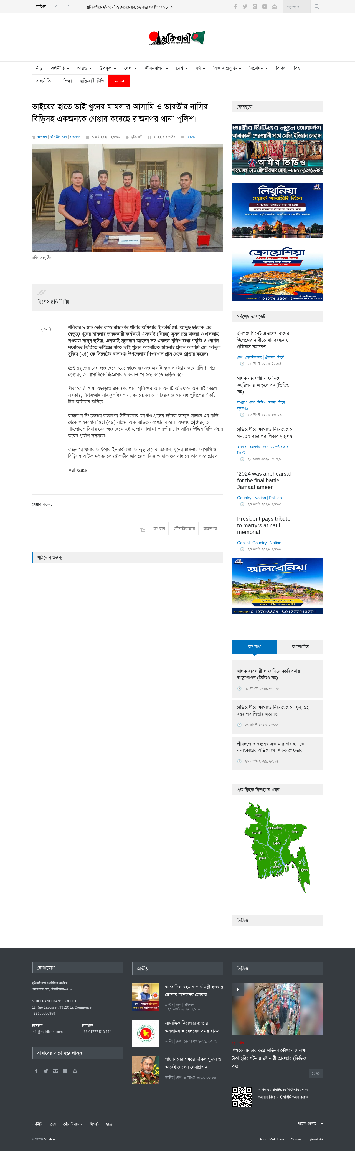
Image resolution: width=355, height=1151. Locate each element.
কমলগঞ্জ (254, 447)
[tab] (254, 650)
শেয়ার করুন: (42, 504)
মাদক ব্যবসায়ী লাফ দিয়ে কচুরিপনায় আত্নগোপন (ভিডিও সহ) (263, 385)
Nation (260, 498)
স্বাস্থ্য (109, 1124)
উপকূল (106, 68)
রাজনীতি (43, 81)
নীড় (39, 68)
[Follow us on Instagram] (255, 6)
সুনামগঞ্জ (242, 408)
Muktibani (51, 1140)
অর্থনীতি (58, 68)
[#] (177, 39)
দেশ (179, 68)
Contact (297, 1140)
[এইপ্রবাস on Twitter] (46, 1071)
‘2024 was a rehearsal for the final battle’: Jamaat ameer (264, 481)
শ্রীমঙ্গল (270, 357)
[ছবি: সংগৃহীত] (127, 198)
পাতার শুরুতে (307, 1123)
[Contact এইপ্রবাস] (75, 1071)
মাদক (272, 402)
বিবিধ (281, 68)
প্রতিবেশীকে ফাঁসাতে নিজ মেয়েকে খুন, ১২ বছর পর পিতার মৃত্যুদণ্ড (130, 7)
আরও (82, 68)
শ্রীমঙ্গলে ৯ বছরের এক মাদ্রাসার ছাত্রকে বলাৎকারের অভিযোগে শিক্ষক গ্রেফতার (270, 747)
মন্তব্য (190, 137)
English (119, 81)
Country (244, 498)
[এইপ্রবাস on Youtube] (65, 1071)
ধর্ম (198, 68)
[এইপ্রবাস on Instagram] (55, 1071)
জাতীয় (142, 969)
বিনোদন (256, 68)
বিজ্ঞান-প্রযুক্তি (225, 68)
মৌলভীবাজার (58, 137)
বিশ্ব (297, 68)
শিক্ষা (67, 81)
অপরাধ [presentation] (254, 647)
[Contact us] (274, 6)
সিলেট (281, 357)
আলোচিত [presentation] (300, 647)
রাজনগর (75, 137)
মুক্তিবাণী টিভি (92, 81)
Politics (275, 498)
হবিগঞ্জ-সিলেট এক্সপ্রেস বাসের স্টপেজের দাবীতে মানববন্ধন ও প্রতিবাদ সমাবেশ (263, 340)
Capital (243, 543)
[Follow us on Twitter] (245, 6)
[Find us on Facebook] (36, 1071)
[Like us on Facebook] (235, 6)
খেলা (128, 68)
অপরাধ (42, 137)
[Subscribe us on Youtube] (264, 6)
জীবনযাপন (154, 68)
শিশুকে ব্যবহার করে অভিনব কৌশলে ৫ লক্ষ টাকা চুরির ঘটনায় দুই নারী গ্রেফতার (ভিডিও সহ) (269, 1054)
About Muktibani (272, 1140)
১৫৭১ (316, 1073)
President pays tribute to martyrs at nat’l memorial (263, 526)
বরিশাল (189, 1005)
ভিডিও (261, 402)
